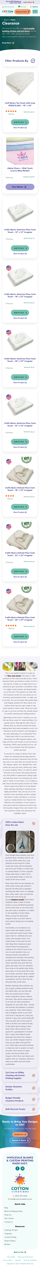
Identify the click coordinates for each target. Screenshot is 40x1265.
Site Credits (11, 1257)
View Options (17, 187)
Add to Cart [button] (19, 122)
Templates (8, 1234)
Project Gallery (10, 1241)
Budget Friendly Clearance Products (14, 1099)
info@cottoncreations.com (21, 1199)
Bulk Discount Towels (15, 1109)
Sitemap (18, 1260)
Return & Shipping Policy (13, 1211)
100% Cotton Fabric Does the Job (15, 823)
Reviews (7, 1244)
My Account (9, 7)
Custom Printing (10, 1237)
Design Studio (21, 12)
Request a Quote (19, 1140)
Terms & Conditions (30, 1260)
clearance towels (17, 900)
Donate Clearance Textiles (14, 1088)
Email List (8, 1215)
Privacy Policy (7, 1260)
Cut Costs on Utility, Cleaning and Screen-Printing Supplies (15, 1075)
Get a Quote (9, 1218)
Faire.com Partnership (25, 1257)
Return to (9, 20)
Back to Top (18, 1252)
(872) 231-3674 (21, 1196)
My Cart (22, 7)
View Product (19, 128)
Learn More (27, 2)
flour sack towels (14, 676)
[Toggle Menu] (35, 12)
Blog (6, 1208)
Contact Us (18, 1134)
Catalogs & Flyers (11, 1230)
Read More (6, 43)
